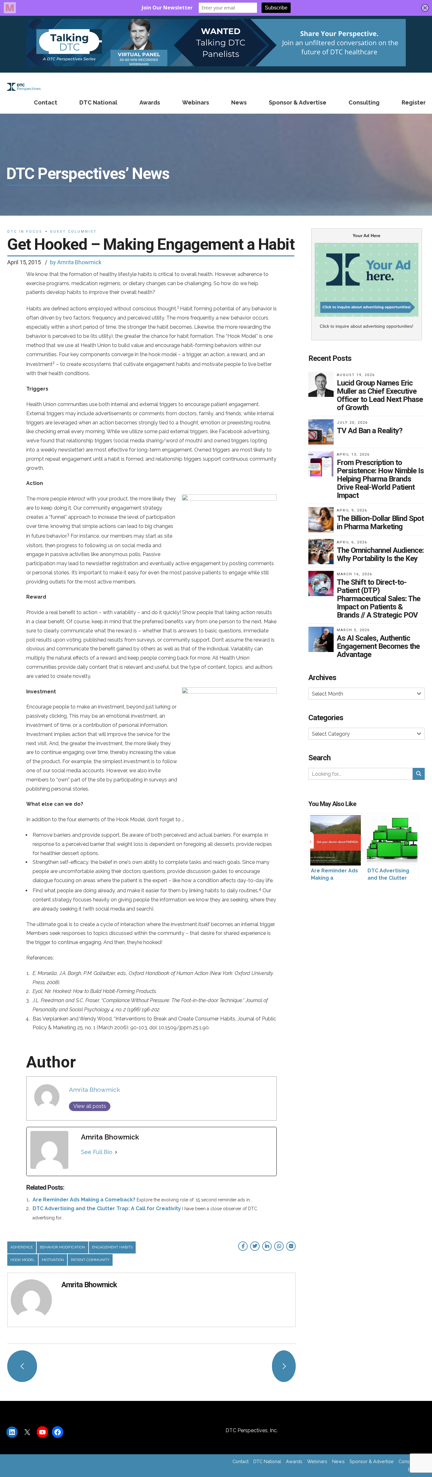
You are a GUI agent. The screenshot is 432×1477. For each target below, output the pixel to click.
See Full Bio (96, 1152)
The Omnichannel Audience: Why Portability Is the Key (380, 554)
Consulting (364, 102)
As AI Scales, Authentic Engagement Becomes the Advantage (378, 646)
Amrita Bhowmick (94, 1089)
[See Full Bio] (116, 1152)
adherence (21, 1247)
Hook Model (22, 1260)
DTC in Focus (24, 232)
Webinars (195, 102)
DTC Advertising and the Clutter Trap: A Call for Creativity (107, 1208)
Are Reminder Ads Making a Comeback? (84, 1200)
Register (414, 102)
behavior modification (62, 1247)
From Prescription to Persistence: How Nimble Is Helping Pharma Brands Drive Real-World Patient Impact (380, 479)
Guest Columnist (73, 232)
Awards (149, 102)
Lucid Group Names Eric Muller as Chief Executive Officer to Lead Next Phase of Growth (380, 395)
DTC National (98, 102)
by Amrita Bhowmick (76, 262)
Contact (45, 102)
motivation (53, 1260)
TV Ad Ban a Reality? (369, 430)
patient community (90, 1260)
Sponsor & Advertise (297, 102)
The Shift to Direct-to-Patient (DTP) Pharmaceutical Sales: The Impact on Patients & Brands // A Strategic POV (378, 598)
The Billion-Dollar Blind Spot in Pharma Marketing (380, 522)
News (239, 102)
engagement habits (112, 1247)
